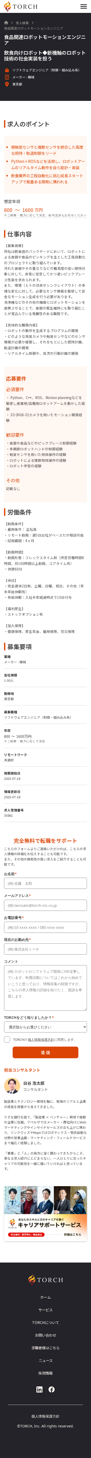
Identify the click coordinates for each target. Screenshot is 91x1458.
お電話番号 (14, 917)
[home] (26, 6)
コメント (11, 961)
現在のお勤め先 (17, 939)
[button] (83, 6)
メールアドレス (17, 895)
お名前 (10, 873)
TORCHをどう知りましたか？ (29, 1017)
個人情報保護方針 (41, 1039)
